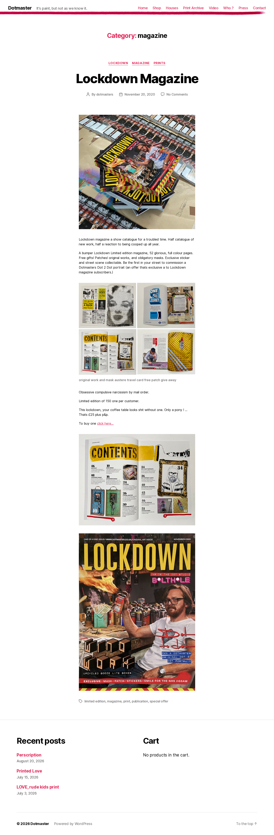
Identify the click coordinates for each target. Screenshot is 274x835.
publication (140, 701)
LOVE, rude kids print (38, 787)
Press (243, 8)
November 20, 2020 (140, 94)
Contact (259, 8)
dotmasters (104, 94)
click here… (105, 423)
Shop (157, 8)
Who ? (228, 8)
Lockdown (118, 63)
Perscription (29, 754)
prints (159, 63)
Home (143, 8)
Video (213, 8)
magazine (140, 63)
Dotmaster (20, 8)
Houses (172, 8)
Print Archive (193, 8)
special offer (159, 701)
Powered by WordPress (73, 824)
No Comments (177, 94)
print (126, 701)
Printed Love (29, 771)
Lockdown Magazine (137, 78)
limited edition (95, 701)
